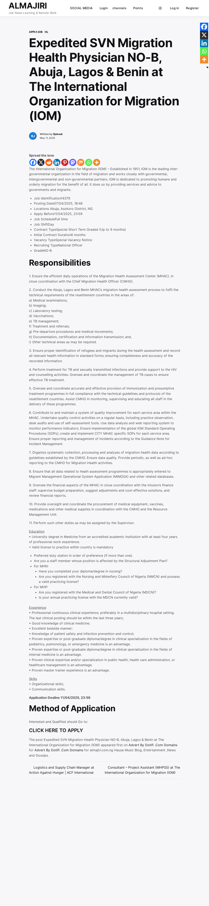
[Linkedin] (56, 162)
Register (192, 8)
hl (46, 31)
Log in (174, 8)
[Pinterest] (64, 162)
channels (119, 8)
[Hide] (207, 67)
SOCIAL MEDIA (81, 8)
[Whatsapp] (88, 162)
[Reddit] (48, 162)
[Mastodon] (72, 162)
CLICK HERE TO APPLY (56, 730)
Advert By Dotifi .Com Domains (153, 745)
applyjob (36, 31)
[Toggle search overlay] (152, 8)
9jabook (58, 134)
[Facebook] (33, 162)
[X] (40, 162)
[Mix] (80, 162)
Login (104, 8)
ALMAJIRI (28, 6)
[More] (96, 162)
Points (138, 8)
